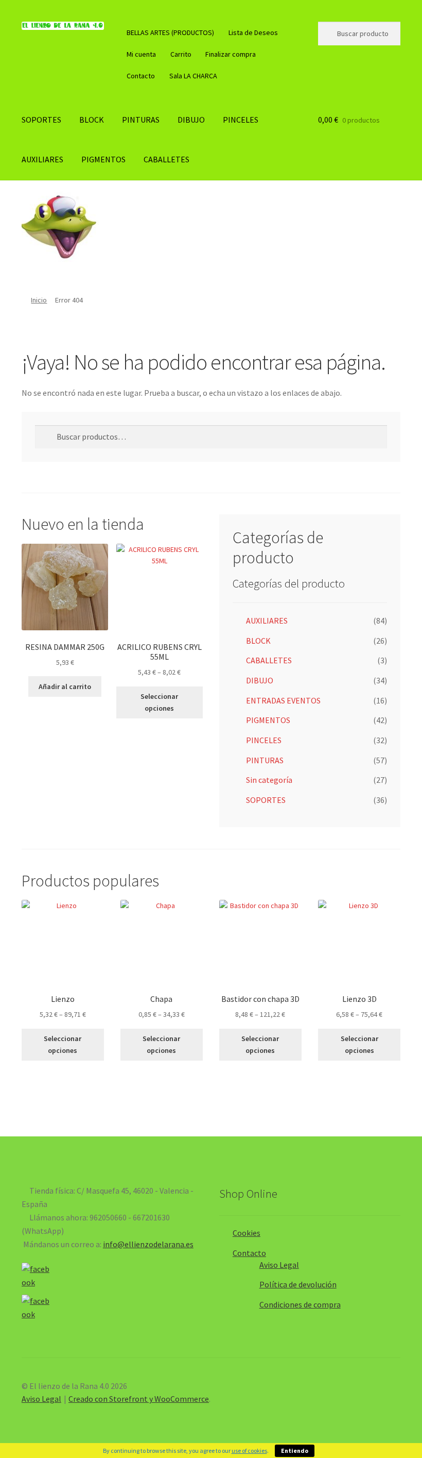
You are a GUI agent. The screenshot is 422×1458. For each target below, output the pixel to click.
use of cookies (249, 1450)
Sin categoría (269, 780)
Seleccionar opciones (159, 702)
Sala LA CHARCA (193, 75)
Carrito (180, 54)
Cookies (246, 1233)
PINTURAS (141, 119)
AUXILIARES (42, 159)
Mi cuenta (141, 54)
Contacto (141, 75)
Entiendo (294, 1450)
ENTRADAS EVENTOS (283, 700)
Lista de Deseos (253, 32)
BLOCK (91, 119)
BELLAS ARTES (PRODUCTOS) (170, 32)
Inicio (39, 300)
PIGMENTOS (103, 159)
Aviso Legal (279, 1265)
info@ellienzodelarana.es (148, 1244)
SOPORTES (41, 119)
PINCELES (240, 119)
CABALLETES (166, 159)
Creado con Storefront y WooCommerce (138, 1399)
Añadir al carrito (65, 686)
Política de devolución (298, 1284)
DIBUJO (191, 119)
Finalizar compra (230, 54)
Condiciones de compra (300, 1304)
